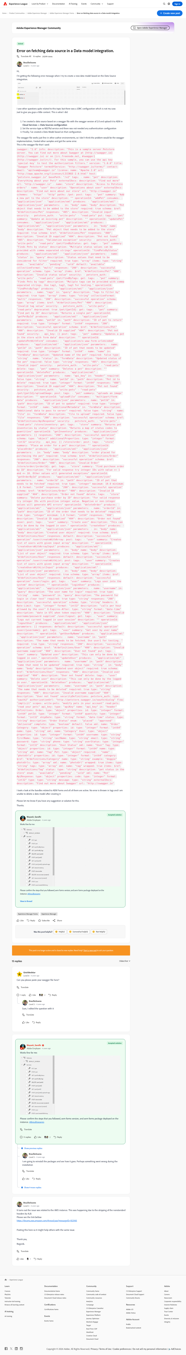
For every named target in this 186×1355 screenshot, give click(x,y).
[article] (70, 984)
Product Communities (17, 13)
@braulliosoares (33, 893)
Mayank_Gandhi (34, 817)
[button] (170, 13)
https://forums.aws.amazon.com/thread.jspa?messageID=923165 (47, 1220)
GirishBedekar (29, 972)
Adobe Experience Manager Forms (62, 13)
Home (4, 13)
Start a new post (90, 950)
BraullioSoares (29, 62)
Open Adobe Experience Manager (152, 27)
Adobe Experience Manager (37, 13)
